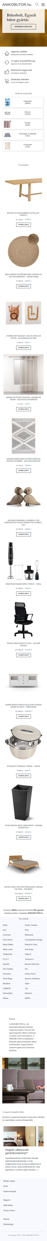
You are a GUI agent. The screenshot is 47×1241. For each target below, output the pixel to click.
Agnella (6, 964)
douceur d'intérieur (32, 979)
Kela (27, 930)
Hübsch (28, 954)
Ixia (26, 969)
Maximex (28, 993)
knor (4, 930)
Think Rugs (7, 979)
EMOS (27, 998)
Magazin (6, 1200)
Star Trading (8, 969)
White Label (8, 949)
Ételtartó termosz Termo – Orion (23, 766)
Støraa (5, 998)
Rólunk (6, 1219)
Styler (27, 984)
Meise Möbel (8, 945)
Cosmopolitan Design (33, 940)
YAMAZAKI (7, 954)
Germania (7, 974)
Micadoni (6, 984)
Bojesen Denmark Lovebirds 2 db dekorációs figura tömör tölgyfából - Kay (23, 522)
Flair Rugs (29, 949)
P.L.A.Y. (6, 959)
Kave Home (7, 940)
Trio (26, 988)
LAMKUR (7, 988)
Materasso (29, 935)
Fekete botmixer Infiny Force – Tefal (23, 584)
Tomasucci (29, 959)
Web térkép (8, 1205)
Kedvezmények (9, 1191)
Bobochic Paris (31, 945)
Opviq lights (7, 993)
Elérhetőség (8, 1224)
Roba (5, 925)
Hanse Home (30, 974)
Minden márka (9, 1181)
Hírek (5, 1186)
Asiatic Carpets (31, 925)
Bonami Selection (32, 964)
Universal (7, 935)
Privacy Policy (9, 1211)
